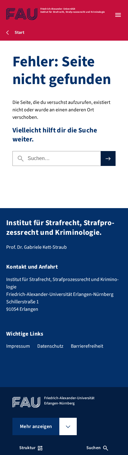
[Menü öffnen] (118, 15)
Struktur (27, 448)
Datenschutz (50, 346)
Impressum (18, 346)
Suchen (93, 448)
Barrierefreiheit (87, 346)
